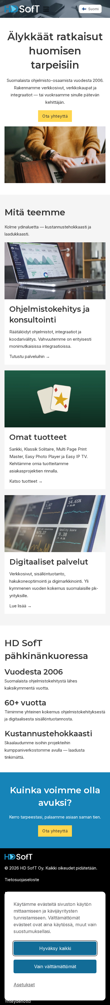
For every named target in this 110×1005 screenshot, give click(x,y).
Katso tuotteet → (26, 481)
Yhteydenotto (18, 1001)
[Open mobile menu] (46, 9)
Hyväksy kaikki (55, 948)
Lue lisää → (20, 605)
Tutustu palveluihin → (29, 356)
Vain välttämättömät (55, 966)
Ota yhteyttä (55, 116)
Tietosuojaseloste (22, 879)
